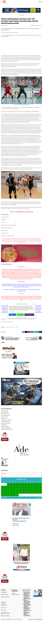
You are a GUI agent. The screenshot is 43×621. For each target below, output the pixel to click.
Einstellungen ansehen (29, 314)
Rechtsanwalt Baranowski (5, 415)
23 (15, 492)
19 (33, 489)
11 (27, 487)
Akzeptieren (11, 314)
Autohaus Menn (4, 424)
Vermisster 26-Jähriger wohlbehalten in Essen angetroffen (27, 614)
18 (27, 489)
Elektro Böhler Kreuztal (5, 413)
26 (33, 492)
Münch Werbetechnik (4, 412)
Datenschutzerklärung (16, 594)
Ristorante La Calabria (5, 426)
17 (21, 489)
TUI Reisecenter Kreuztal (5, 421)
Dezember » (38, 497)
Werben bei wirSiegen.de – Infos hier (11, 327)
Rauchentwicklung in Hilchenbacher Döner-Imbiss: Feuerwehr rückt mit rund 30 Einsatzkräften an (27, 610)
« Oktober (4, 497)
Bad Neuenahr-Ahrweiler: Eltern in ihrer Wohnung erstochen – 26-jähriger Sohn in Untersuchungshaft (27, 596)
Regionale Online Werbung (5, 423)
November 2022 (21, 479)
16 (15, 489)
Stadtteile (22, 15)
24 (21, 492)
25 (27, 492)
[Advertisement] (21, 46)
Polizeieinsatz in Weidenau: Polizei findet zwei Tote (27, 592)
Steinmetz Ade (3, 418)
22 (9, 492)
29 (9, 494)
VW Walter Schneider (4, 410)
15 (9, 489)
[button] (33, 304)
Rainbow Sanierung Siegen (5, 427)
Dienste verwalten (11, 311)
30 (15, 494)
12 (33, 487)
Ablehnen (19, 314)
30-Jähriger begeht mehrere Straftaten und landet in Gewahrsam (27, 605)
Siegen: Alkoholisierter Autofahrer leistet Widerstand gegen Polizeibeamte (27, 601)
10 (21, 487)
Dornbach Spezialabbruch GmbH (6, 429)
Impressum (14, 593)
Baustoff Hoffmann (4, 416)
